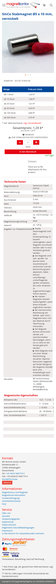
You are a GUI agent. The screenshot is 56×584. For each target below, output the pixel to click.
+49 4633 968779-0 (15, 473)
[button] (25, 75)
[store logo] (23, 5)
